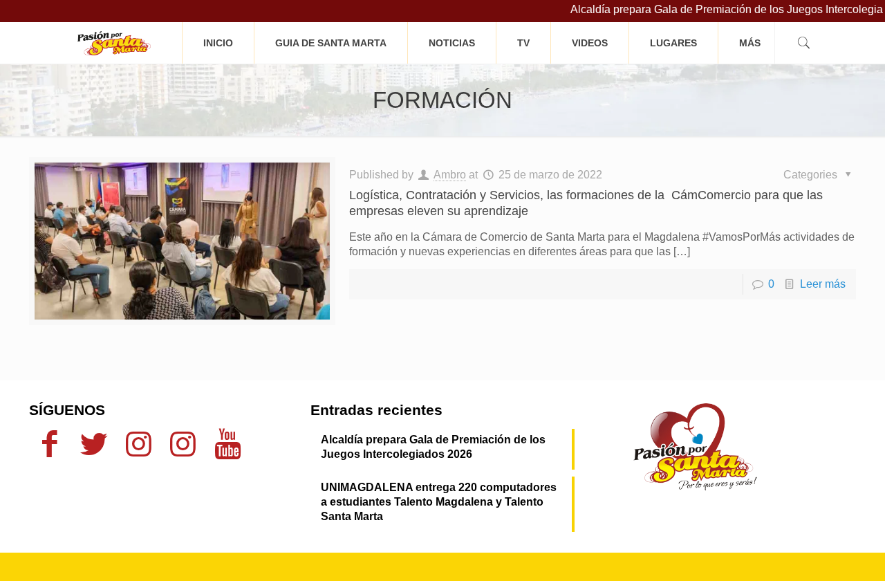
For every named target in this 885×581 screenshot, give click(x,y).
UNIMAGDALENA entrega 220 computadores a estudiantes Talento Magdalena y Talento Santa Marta (439, 501)
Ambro (450, 175)
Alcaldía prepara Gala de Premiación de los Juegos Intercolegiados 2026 (433, 447)
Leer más (823, 284)
